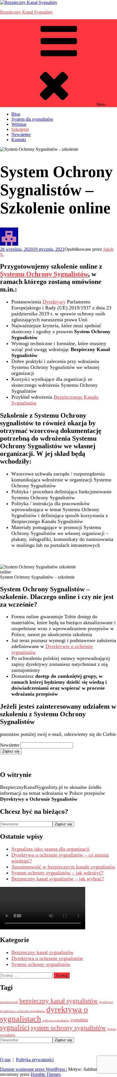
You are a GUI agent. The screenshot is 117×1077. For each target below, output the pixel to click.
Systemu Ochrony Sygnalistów (44, 274)
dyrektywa (106, 1002)
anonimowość (9, 1002)
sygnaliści (15, 1027)
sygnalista (79, 1020)
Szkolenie (20, 129)
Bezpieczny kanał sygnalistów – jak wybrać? (57, 878)
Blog (15, 114)
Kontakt (18, 139)
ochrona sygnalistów (55, 1020)
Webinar (18, 124)
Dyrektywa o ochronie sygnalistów (47, 958)
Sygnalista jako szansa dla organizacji (50, 849)
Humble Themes (45, 1074)
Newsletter (21, 134)
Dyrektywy (54, 302)
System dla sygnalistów (32, 119)
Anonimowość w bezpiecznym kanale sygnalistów (63, 867)
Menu (101, 104)
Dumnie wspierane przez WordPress (33, 1069)
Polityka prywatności (35, 1059)
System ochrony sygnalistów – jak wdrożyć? (57, 873)
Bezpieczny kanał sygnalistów (42, 952)
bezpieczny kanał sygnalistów (58, 1000)
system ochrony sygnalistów (68, 1027)
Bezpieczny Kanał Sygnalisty (26, 12)
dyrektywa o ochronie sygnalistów (22, 1011)
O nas (5, 1059)
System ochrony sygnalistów (40, 964)
